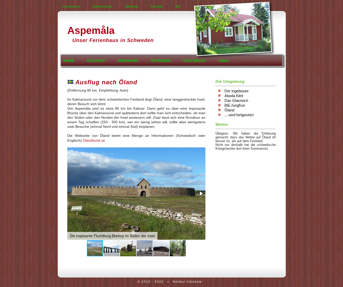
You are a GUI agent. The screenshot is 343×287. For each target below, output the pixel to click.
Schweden (161, 61)
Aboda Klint (233, 96)
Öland (229, 110)
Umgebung (127, 61)
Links (223, 61)
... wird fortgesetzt (239, 115)
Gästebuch (194, 61)
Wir (178, 6)
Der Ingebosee (236, 91)
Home (69, 61)
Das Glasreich (236, 100)
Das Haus (96, 61)
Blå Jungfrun (234, 105)
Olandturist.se (94, 140)
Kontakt (157, 6)
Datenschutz (102, 6)
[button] (201, 193)
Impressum (71, 6)
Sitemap (131, 6)
